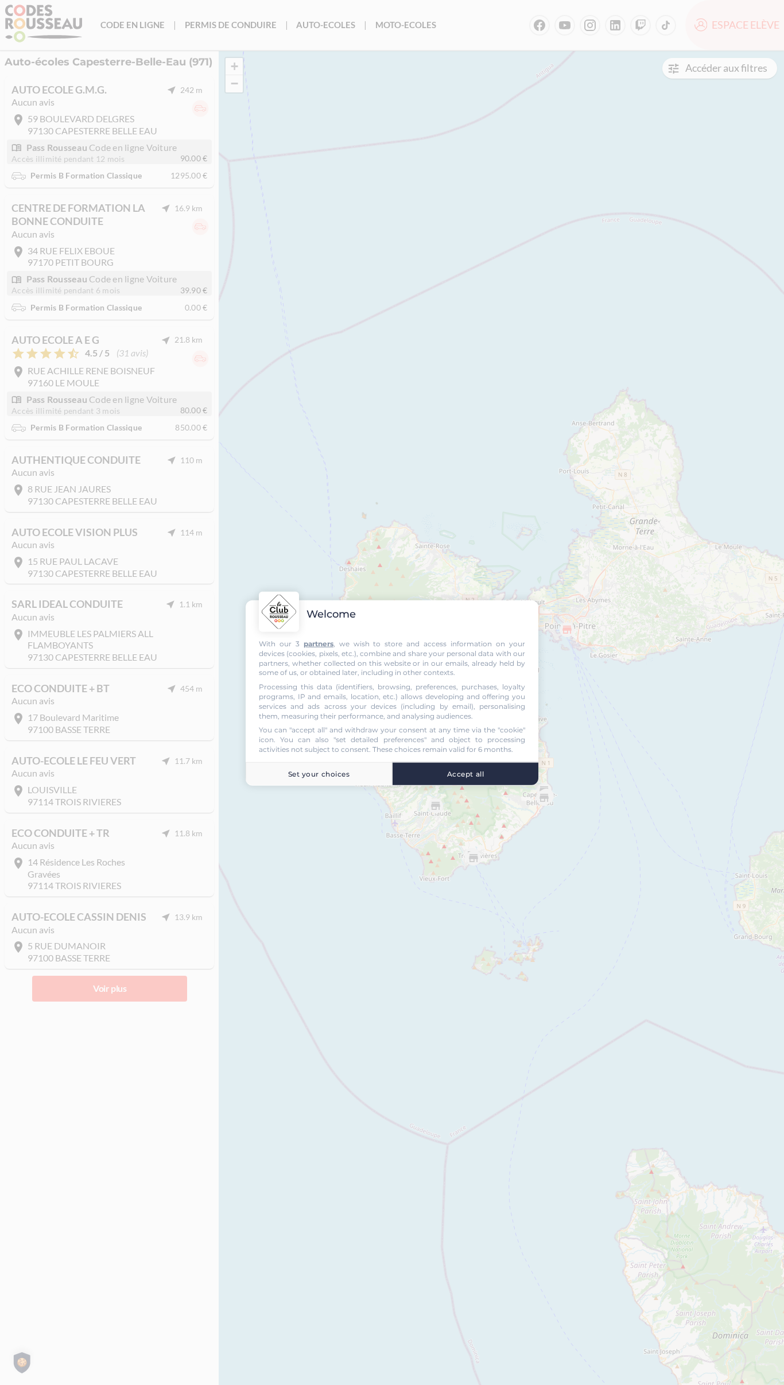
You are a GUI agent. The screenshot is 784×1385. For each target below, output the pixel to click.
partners (318, 643)
